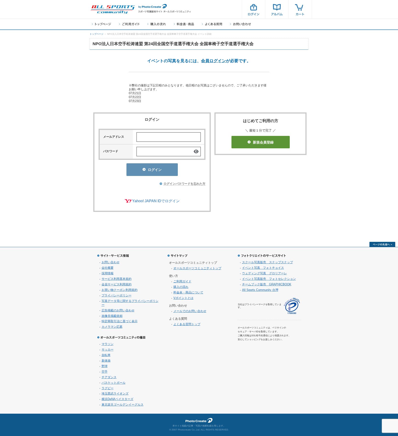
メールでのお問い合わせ (189, 311)
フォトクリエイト (199, 420)
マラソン (108, 344)
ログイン (253, 9)
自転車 (106, 355)
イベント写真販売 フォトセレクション (269, 279)
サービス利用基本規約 (117, 279)
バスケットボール (114, 382)
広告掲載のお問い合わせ (118, 310)
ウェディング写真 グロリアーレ (264, 273)
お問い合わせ (240, 24)
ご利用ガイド (129, 24)
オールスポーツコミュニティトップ (197, 268)
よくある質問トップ (186, 324)
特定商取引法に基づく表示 (120, 321)
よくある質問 (212, 24)
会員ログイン (213, 61)
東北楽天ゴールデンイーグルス (122, 404)
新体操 (106, 360)
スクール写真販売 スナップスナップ (267, 262)
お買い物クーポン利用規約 (120, 290)
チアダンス (109, 377)
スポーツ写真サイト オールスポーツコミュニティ (112, 9)
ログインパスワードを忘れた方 (184, 183)
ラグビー (108, 388)
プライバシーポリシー (117, 295)
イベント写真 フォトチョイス (263, 267)
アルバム (276, 9)
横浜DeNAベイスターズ (117, 399)
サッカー (108, 349)
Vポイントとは (183, 298)
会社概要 (108, 267)
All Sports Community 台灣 (260, 290)
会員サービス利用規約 (117, 284)
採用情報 (108, 273)
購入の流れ (156, 24)
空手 (105, 371)
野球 (105, 366)
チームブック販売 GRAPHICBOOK (266, 284)
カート (300, 9)
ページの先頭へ (382, 244)
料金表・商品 (184, 24)
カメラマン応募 (112, 326)
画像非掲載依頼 (112, 316)
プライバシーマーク (292, 306)
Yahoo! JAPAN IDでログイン (156, 201)
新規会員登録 (263, 142)
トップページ (101, 24)
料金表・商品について (188, 292)
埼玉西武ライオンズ (115, 393)
